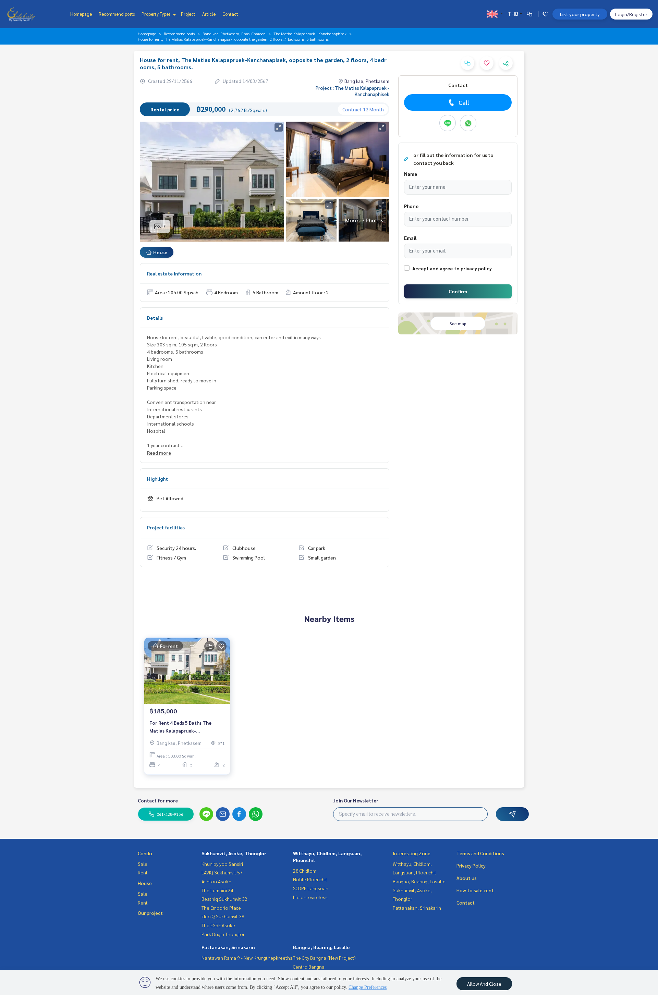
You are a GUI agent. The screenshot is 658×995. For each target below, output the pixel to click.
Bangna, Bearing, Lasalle (321, 947)
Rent (143, 872)
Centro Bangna (309, 966)
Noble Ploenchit (310, 879)
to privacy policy (473, 268)
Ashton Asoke (216, 881)
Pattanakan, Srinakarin (228, 947)
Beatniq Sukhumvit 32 (224, 899)
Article (209, 14)
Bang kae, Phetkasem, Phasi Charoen (234, 33)
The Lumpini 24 (217, 890)
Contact (230, 14)
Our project (150, 913)
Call (464, 102)
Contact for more (158, 800)
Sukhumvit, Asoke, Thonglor (234, 853)
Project (188, 14)
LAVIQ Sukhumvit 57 (222, 872)
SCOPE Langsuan (310, 888)
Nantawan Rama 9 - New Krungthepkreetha (247, 958)
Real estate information (174, 273)
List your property (580, 14)
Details (155, 318)
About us (466, 878)
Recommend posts (117, 14)
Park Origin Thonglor (223, 934)
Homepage (81, 14)
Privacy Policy (471, 865)
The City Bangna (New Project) (324, 958)
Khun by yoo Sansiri (222, 864)
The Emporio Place (221, 908)
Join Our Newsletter (355, 800)
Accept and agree (432, 268)
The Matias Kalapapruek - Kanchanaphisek (309, 33)
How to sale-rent (475, 890)
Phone (411, 206)
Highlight (157, 479)
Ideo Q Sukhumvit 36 (223, 916)
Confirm (458, 291)
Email (410, 238)
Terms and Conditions (480, 853)
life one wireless (310, 897)
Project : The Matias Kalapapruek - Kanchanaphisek (352, 91)
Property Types (156, 14)
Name (410, 174)
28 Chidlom (304, 871)
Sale (142, 864)
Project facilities (166, 527)
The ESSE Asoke (218, 925)
